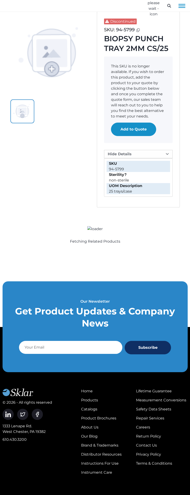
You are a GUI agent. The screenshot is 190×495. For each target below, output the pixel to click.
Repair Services (150, 418)
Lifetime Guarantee (154, 391)
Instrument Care (96, 472)
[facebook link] (37, 414)
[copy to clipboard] (138, 30)
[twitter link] (22, 414)
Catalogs (89, 409)
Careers (143, 427)
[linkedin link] (8, 414)
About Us (89, 427)
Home (87, 391)
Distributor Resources (101, 454)
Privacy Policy (148, 454)
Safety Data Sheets (153, 409)
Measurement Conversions (161, 400)
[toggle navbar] (181, 6)
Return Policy (148, 436)
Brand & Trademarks (99, 445)
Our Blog (89, 436)
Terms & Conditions (154, 463)
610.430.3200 (15, 439)
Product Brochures (98, 418)
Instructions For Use (100, 463)
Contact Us (146, 445)
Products (89, 400)
